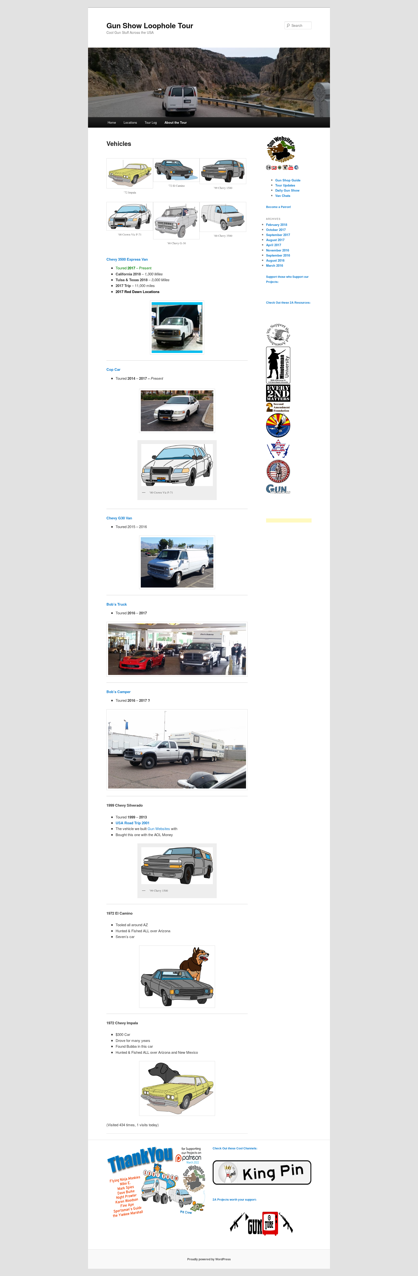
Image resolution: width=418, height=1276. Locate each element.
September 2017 (278, 234)
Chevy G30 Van (119, 518)
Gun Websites (159, 828)
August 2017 (275, 239)
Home (112, 122)
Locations (130, 122)
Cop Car (113, 369)
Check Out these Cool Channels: (235, 1148)
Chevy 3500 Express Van (127, 259)
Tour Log (151, 122)
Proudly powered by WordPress (209, 1259)
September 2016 (278, 255)
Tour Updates (285, 185)
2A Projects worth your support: (235, 1199)
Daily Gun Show (287, 190)
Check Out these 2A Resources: (288, 302)
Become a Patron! (278, 207)
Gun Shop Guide (287, 180)
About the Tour (175, 122)
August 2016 (275, 260)
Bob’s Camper (118, 691)
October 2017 (276, 229)
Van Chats (282, 195)
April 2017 (273, 245)
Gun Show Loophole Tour (149, 25)
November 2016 (277, 250)
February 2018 (276, 224)
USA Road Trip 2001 (132, 822)
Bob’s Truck (116, 604)
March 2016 (274, 265)
